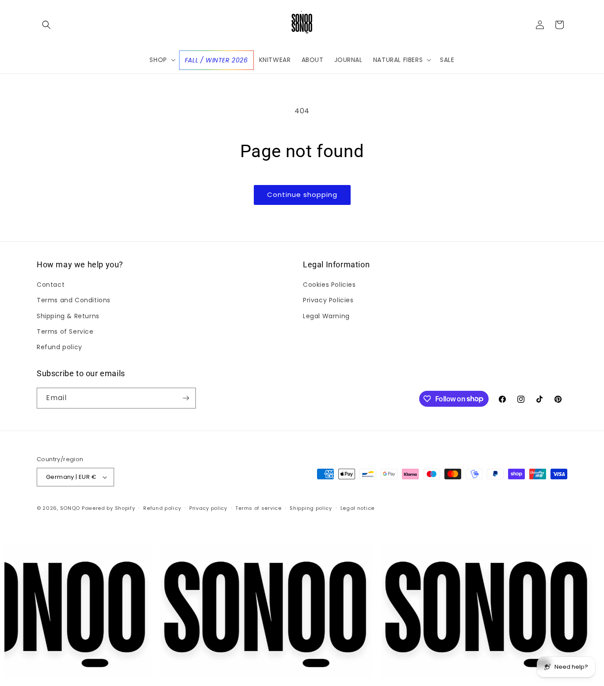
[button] (46, 25)
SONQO (70, 508)
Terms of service (258, 508)
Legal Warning (326, 316)
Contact (51, 284)
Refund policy (59, 347)
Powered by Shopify (108, 508)
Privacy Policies (328, 300)
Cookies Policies (329, 284)
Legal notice (357, 508)
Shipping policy (311, 508)
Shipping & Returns (68, 316)
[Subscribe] (185, 398)
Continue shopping (302, 194)
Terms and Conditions (74, 300)
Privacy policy (208, 508)
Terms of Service (65, 331)
